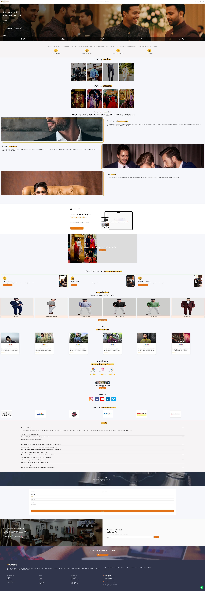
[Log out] (203, 2)
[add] (201, 587)
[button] (102, 427)
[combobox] (102, 494)
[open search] (198, 2)
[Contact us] (196, 2)
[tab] (98, 2)
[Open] (173, 494)
